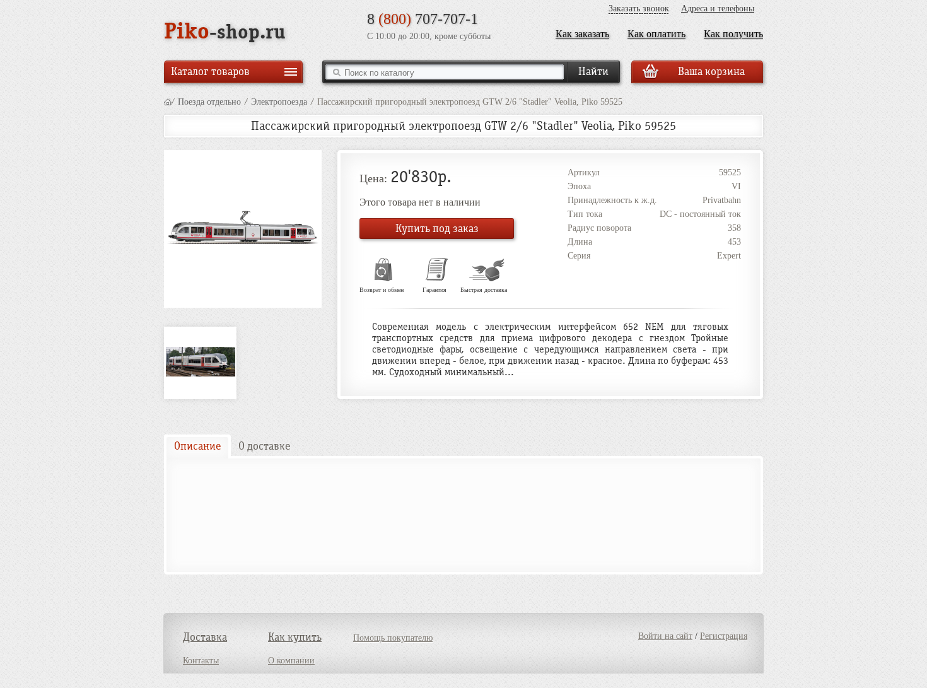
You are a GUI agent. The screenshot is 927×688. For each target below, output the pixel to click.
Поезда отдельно (209, 102)
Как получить (733, 33)
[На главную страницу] (168, 102)
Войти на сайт (665, 636)
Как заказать (582, 33)
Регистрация (723, 636)
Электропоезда (279, 102)
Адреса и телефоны (717, 8)
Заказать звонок (639, 8)
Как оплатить (656, 33)
